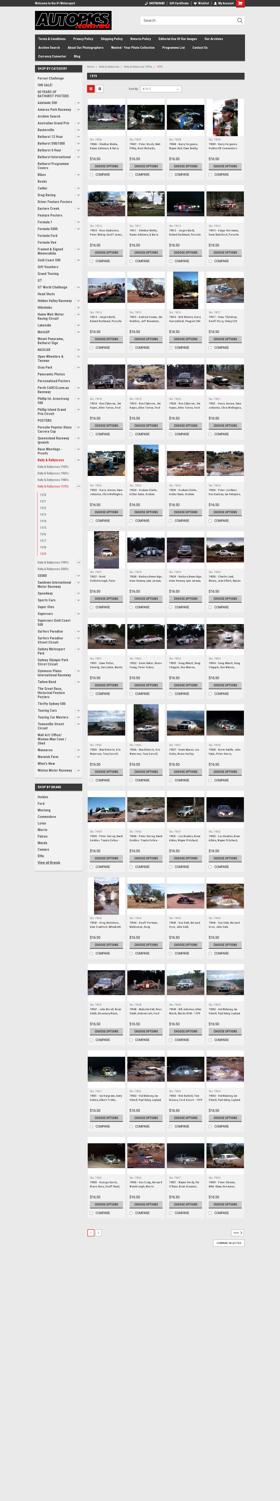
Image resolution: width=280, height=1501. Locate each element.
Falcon (42, 836)
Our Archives (214, 39)
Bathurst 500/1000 (51, 143)
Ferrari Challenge (51, 78)
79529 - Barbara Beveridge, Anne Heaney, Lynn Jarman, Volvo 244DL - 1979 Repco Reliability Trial (185, 583)
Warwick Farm (48, 757)
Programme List (173, 48)
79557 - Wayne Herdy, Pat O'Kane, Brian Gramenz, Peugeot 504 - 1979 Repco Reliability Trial (185, 1188)
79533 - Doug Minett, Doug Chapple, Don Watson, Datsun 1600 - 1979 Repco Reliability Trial (184, 669)
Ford (41, 804)
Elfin (41, 856)
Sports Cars (47, 600)
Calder (42, 188)
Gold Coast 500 (49, 260)
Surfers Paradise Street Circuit (50, 640)
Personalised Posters (54, 381)
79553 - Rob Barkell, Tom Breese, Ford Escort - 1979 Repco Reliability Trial (185, 1100)
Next (237, 1232)
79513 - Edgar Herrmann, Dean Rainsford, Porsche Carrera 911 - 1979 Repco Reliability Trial (224, 237)
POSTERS (45, 420)
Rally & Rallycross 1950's (53, 467)
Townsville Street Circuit (51, 726)
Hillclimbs (45, 307)
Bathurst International (54, 157)
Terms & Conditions (52, 39)
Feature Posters (50, 215)
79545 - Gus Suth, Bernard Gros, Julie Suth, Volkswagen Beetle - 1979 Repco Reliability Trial (184, 929)
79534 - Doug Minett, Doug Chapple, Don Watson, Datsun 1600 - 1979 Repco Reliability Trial (224, 669)
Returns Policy (140, 39)
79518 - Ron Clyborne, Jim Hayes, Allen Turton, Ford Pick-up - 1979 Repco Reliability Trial (105, 410)
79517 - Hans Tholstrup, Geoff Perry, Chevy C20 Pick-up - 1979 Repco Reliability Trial (223, 323)
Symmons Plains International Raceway (54, 673)
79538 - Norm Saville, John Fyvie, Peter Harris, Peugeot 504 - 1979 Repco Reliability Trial (224, 756)
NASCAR (44, 350)
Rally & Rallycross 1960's (53, 473)
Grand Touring (48, 274)
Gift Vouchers (48, 267)
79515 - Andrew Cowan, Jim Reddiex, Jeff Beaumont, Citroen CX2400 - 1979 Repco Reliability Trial (146, 323)
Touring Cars (47, 710)
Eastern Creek (48, 208)
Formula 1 (45, 222)
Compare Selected (229, 1243)
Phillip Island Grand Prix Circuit (52, 412)
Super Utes (46, 607)
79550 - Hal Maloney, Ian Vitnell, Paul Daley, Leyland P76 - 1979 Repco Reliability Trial (224, 1015)
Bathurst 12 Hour (50, 137)
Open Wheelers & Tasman (50, 358)
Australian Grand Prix (53, 123)
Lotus (42, 823)
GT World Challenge (52, 287)
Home (90, 66)
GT (40, 280)
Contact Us (200, 48)
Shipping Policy (112, 39)
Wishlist (203, 3)
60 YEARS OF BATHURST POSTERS (53, 94)
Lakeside (44, 325)
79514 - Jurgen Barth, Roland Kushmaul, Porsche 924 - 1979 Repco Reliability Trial (106, 323)
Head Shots (46, 294)
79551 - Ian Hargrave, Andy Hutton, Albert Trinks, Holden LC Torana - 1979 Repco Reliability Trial (106, 1102)
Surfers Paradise (50, 631)
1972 (43, 508)
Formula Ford (47, 236)
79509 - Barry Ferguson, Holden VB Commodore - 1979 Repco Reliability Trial (225, 148)
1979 (43, 554)
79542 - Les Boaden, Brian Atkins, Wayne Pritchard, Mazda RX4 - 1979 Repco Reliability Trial (224, 842)
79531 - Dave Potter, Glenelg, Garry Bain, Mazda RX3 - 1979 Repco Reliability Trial (106, 669)
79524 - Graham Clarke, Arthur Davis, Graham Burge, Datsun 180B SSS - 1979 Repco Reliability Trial (146, 496)
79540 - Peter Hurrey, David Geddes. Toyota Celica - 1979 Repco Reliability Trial (146, 840)
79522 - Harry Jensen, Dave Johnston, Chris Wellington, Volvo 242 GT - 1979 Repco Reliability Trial (106, 496)
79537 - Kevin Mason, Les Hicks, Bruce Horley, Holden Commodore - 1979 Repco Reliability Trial (185, 756)
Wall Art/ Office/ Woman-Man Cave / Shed (52, 739)
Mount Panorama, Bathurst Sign (51, 341)
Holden (43, 797)
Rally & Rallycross (51, 460)
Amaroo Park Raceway (54, 110)
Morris (42, 830)
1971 (43, 501)
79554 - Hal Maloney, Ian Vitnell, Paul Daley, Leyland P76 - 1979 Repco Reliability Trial (224, 1102)
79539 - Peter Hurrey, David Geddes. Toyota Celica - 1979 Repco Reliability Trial (106, 840)
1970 (43, 495)
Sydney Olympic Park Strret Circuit (53, 662)
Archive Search (49, 48)
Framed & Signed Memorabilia (50, 251)
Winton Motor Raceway (55, 770)
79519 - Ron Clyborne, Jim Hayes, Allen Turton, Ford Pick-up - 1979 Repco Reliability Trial (145, 410)
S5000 (42, 576)
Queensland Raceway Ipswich (53, 440)
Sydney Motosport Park (51, 651)
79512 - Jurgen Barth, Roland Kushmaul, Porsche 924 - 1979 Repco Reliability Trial (185, 237)
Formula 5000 (48, 229)
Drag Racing (47, 195)
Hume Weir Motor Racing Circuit (51, 316)
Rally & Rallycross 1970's (53, 486)
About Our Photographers (85, 48)
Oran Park (45, 367)
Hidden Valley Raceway (55, 301)
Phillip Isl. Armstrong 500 (53, 401)
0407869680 (156, 3)
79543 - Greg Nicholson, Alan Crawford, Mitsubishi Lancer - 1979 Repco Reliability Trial (105, 929)
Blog (77, 56)
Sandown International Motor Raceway (54, 584)
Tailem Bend (47, 682)
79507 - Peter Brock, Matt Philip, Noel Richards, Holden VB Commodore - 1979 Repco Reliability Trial (146, 150)
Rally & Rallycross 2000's (53, 569)
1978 (43, 547)
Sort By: (133, 88)
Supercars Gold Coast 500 (54, 622)
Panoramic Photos (51, 374)
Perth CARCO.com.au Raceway (53, 390)
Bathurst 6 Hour (49, 150)
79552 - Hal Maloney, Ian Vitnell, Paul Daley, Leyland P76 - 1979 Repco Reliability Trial (145, 1102)
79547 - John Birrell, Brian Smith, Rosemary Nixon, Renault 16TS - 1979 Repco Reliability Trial (106, 1015)
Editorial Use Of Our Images (178, 39)
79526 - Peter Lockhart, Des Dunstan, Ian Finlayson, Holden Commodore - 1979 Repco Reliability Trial (225, 496)
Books (42, 181)
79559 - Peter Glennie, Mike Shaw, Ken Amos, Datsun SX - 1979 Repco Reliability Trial (223, 1188)
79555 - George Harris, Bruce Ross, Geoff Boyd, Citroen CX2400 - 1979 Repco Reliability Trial (105, 1188)
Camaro (43, 849)
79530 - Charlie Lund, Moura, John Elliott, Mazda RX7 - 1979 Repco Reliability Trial (224, 583)
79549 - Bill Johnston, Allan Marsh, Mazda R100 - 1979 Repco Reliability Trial (185, 1013)
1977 (43, 541)
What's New (46, 764)
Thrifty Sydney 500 (51, 704)
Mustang (44, 810)
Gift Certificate (179, 3)
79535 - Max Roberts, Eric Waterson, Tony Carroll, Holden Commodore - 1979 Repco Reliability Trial (106, 756)
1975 (43, 528)
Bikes (42, 175)
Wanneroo (45, 750)
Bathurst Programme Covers (53, 166)
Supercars (45, 614)
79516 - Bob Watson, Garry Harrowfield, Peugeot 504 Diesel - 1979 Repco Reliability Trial (185, 323)
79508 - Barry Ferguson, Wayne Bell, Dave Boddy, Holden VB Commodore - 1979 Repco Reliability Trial (185, 150)
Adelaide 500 (47, 103)
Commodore (47, 817)
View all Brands (49, 863)
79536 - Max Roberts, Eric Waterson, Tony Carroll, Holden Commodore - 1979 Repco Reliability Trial (146, 756)
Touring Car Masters (53, 717)
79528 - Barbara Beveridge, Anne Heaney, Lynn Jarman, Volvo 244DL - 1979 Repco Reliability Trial (146, 583)
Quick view (106, 133)
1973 (43, 515)
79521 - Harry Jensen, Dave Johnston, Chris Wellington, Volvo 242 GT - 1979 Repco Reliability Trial (225, 410)
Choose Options (106, 166)
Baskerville (46, 130)
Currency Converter (52, 56)
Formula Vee (47, 242)
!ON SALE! (45, 85)
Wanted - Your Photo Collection (133, 48)
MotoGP (44, 332)
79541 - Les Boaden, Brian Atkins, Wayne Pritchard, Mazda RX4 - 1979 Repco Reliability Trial (184, 842)
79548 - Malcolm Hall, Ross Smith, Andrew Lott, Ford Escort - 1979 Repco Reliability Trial (146, 1015)
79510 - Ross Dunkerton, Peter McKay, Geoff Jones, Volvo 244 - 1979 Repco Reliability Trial (106, 237)
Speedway (45, 593)
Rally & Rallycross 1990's (53, 562)
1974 (43, 521)
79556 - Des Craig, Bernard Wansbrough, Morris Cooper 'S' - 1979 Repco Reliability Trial (146, 1188)
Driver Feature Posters (55, 202)
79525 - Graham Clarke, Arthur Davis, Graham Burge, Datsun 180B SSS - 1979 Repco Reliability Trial (185, 496)
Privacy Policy (83, 39)
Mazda (42, 843)
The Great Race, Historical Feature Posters (51, 693)
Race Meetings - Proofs (50, 451)
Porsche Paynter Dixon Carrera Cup (55, 429)
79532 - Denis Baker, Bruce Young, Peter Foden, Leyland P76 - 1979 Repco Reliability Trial (146, 669)
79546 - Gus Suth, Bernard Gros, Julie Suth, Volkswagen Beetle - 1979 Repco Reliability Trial (224, 929)
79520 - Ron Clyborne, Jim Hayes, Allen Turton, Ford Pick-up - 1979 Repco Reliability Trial (184, 410)
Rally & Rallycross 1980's (53, 480)
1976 (43, 534)
